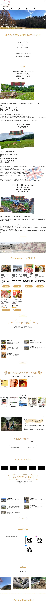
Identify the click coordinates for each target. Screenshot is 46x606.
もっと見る (22, 237)
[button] (42, 8)
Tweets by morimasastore (11, 536)
